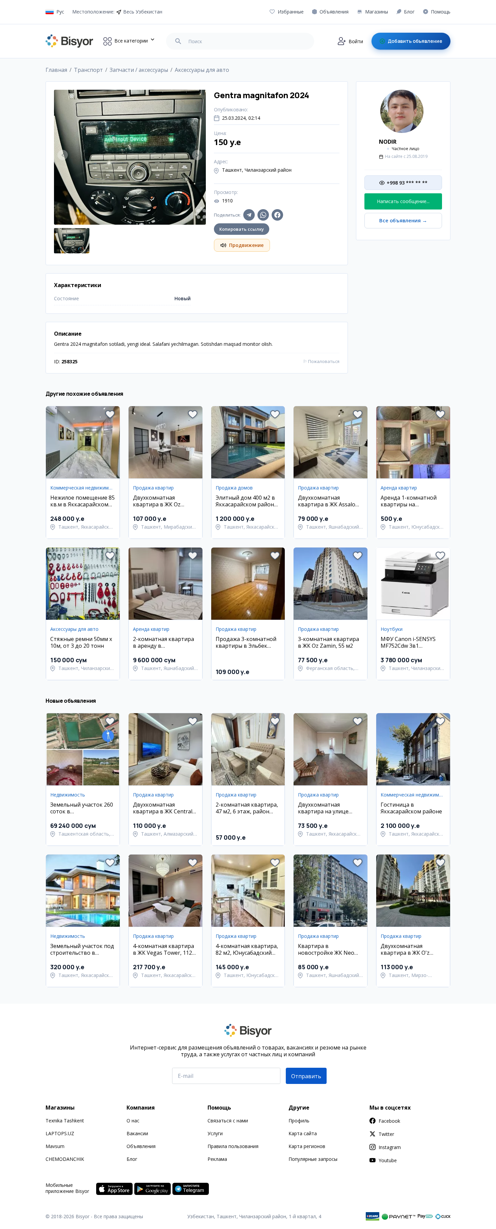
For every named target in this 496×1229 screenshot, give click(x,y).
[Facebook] (277, 215)
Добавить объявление (415, 41)
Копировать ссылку (241, 229)
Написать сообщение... (403, 201)
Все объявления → (403, 220)
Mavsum (55, 1146)
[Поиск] (178, 41)
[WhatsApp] (263, 215)
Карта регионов (306, 1146)
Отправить (306, 1076)
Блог (132, 1159)
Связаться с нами (228, 1120)
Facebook (389, 1121)
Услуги (215, 1133)
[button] (110, 414)
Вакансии (137, 1133)
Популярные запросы (312, 1159)
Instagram (390, 1147)
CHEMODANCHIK (65, 1159)
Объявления (141, 1146)
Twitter (386, 1134)
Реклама (217, 1159)
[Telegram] (249, 215)
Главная (56, 70)
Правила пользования (233, 1146)
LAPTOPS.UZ (60, 1133)
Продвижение (246, 245)
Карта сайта (302, 1133)
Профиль (298, 1120)
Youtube (388, 1160)
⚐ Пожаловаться (321, 361)
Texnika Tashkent (65, 1120)
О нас (133, 1120)
